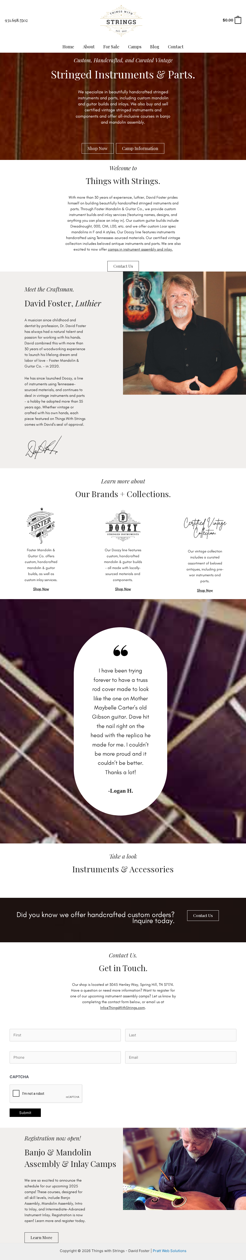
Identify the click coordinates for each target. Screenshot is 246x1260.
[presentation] (46, 1093)
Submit (25, 1112)
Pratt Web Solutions (169, 1250)
